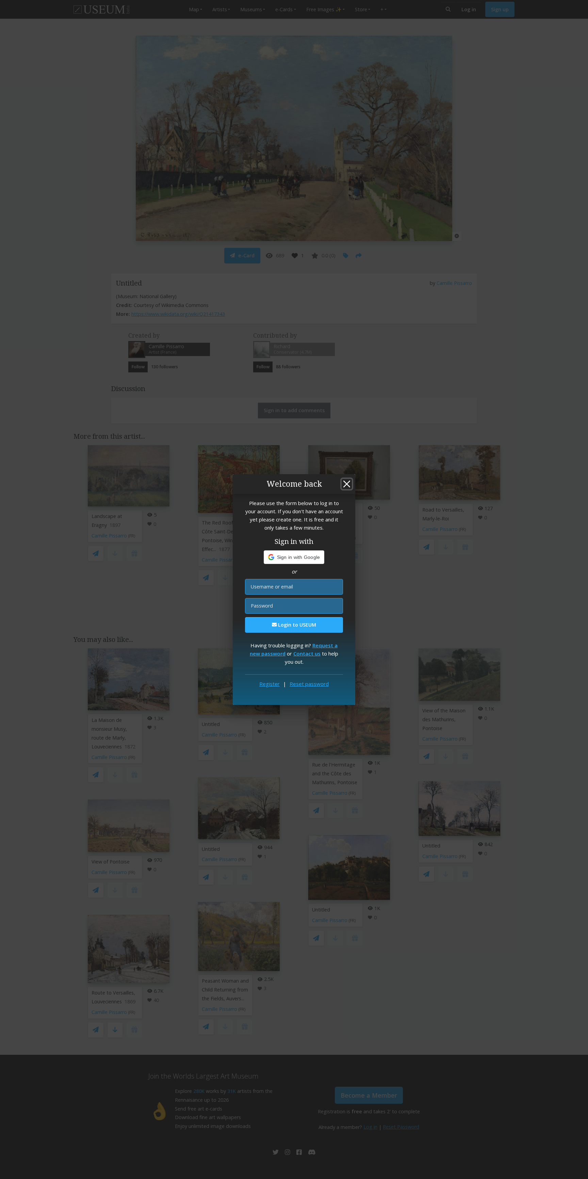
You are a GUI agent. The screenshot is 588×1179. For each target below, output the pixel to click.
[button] (294, 557)
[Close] (347, 484)
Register (269, 683)
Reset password (309, 683)
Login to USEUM (296, 624)
